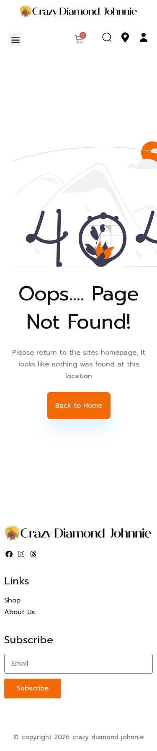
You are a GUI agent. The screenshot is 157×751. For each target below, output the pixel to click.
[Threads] (33, 554)
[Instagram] (21, 554)
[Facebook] (9, 554)
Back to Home (78, 406)
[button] (15, 39)
